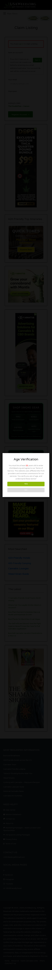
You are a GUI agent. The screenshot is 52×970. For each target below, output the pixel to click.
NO (26, 490)
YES (26, 484)
